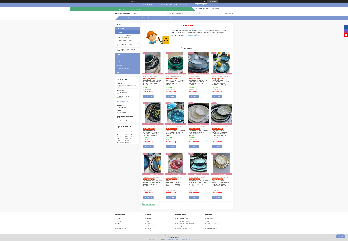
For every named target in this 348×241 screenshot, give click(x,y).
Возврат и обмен (175, 17)
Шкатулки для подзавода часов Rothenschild (198, 35)
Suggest (149, 223)
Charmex (149, 228)
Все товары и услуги (149, 204)
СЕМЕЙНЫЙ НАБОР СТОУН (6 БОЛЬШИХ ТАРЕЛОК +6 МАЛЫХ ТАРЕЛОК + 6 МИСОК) (198, 133)
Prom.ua (182, 236)
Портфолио (120, 28)
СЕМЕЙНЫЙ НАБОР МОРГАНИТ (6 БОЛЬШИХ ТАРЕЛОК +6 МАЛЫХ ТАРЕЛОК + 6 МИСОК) (174, 183)
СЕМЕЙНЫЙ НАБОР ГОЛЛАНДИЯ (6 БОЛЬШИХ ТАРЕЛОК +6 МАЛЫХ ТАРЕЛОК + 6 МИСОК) (220, 82)
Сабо (208, 221)
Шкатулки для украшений (184, 231)
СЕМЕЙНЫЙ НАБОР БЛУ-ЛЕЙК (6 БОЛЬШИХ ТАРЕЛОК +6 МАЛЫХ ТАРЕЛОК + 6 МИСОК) (198, 183)
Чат (342, 236)
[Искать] (199, 13)
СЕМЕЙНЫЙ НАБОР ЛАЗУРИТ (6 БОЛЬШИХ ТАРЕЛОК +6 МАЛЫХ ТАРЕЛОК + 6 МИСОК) (152, 82)
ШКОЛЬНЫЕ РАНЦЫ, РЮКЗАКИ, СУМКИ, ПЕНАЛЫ (127, 50)
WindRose (149, 218)
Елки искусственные (182, 218)
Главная (123, 17)
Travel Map (150, 231)
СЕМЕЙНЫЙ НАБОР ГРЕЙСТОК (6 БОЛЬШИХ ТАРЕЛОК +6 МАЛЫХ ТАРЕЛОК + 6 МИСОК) (219, 133)
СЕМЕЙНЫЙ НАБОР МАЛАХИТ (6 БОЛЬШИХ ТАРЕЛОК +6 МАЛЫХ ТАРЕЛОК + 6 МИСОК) (175, 82)
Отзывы (150, 17)
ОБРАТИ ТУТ (201, 5)
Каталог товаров (133, 17)
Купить (149, 96)
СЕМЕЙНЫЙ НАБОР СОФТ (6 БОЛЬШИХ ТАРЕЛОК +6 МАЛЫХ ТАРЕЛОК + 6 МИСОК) (198, 82)
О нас (143, 17)
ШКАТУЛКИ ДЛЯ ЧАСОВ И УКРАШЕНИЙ (125, 45)
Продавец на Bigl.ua (174, 237)
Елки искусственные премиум (185, 223)
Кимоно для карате (182, 226)
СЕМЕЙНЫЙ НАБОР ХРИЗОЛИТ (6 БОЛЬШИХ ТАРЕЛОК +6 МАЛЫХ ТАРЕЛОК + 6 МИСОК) (151, 133)
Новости (119, 54)
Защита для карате (212, 223)
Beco (148, 221)
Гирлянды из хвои (212, 228)
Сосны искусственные (213, 226)
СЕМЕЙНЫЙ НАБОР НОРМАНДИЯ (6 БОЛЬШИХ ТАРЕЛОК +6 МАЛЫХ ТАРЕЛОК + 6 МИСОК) (220, 183)
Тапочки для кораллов (183, 228)
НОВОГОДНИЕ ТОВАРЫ (124, 40)
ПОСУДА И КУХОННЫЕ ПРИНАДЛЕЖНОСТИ (124, 36)
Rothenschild (150, 226)
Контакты (186, 17)
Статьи (119, 58)
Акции (119, 72)
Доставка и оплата (161, 17)
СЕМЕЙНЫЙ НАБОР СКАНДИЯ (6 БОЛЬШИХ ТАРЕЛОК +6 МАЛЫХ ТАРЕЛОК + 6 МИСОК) (175, 133)
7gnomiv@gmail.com (123, 101)
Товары (119, 32)
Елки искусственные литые (184, 221)
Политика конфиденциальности (190, 239)
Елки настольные (212, 231)
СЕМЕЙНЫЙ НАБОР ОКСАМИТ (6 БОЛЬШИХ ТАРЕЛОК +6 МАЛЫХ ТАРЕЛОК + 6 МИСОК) (152, 183)
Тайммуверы (210, 218)
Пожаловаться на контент (173, 239)
